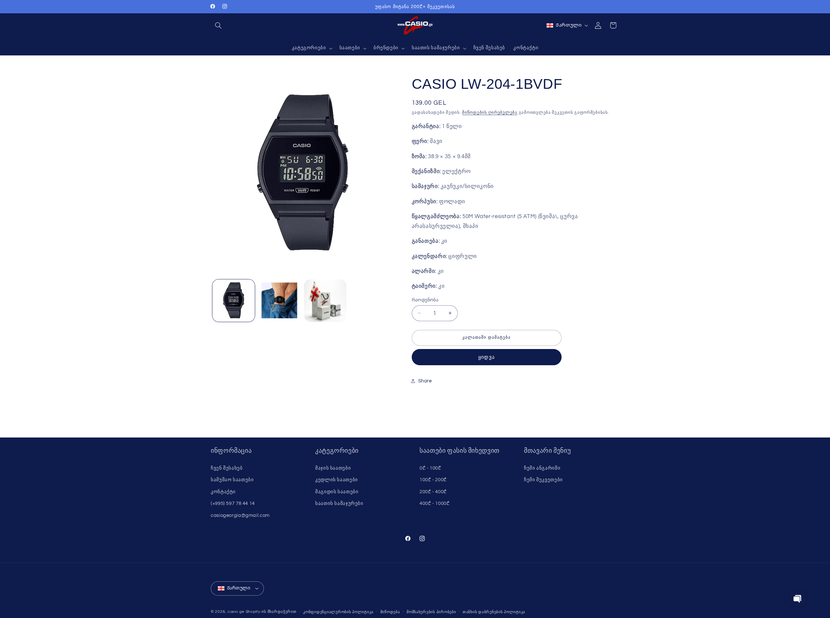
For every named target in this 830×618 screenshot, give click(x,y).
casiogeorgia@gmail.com (240, 515)
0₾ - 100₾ (430, 468)
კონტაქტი (223, 491)
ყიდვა (486, 356)
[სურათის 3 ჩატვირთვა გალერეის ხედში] (325, 300)
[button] (218, 25)
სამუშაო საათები (232, 479)
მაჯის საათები (333, 468)
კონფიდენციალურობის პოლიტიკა (338, 612)
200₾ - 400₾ (433, 491)
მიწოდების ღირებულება (489, 112)
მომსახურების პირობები (431, 612)
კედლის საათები (336, 479)
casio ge (236, 611)
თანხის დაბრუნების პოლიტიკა (494, 612)
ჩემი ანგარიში (542, 468)
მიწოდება (390, 612)
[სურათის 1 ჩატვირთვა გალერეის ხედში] (233, 300)
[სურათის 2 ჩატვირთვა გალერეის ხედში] (279, 300)
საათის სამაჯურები (339, 503)
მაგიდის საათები (336, 491)
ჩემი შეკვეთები (543, 479)
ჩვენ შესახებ (227, 468)
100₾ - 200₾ (433, 479)
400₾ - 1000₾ (435, 503)
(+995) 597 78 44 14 (233, 503)
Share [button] (425, 380)
